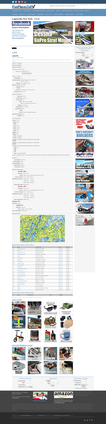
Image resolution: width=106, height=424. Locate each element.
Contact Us (92, 4)
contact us (71, 415)
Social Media (79, 14)
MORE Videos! (40, 14)
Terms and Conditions (84, 4)
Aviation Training (58, 14)
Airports (58, 10)
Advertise (15, 14)
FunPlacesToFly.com (16, 415)
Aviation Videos (31, 14)
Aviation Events (27, 10)
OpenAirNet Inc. (34, 415)
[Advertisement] (84, 248)
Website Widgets (69, 14)
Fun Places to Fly (17, 10)
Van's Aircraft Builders (39, 10)
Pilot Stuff (49, 14)
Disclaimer (14, 410)
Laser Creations (50, 10)
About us (87, 10)
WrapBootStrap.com (49, 415)
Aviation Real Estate (67, 10)
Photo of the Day (78, 10)
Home (77, 4)
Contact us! (22, 14)
